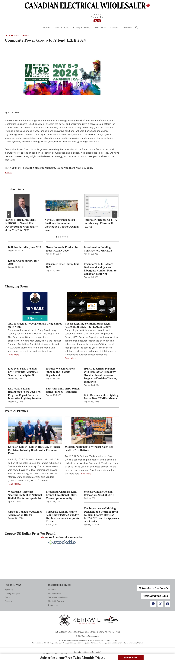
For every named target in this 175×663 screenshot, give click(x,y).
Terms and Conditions (58, 597)
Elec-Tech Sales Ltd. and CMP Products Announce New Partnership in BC (23, 372)
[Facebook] (153, 604)
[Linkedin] (167, 604)
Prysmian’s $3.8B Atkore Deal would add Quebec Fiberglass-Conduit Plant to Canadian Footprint (100, 268)
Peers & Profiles (16, 410)
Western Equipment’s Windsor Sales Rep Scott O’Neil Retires (89, 448)
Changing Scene (81, 27)
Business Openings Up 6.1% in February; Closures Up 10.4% (100, 223)
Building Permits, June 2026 (24, 247)
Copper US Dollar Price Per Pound (30, 533)
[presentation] (22, 205)
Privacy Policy (54, 593)
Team (7, 597)
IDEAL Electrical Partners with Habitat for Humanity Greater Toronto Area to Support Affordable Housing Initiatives (100, 375)
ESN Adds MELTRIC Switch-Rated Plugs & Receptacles (63, 390)
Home (46, 27)
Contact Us (53, 605)
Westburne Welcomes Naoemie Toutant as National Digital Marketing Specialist (25, 495)
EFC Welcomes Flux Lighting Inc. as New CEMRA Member (101, 396)
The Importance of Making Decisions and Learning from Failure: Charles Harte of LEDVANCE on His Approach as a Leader (101, 515)
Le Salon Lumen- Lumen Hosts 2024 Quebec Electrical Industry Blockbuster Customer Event (34, 450)
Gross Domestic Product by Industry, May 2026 (62, 249)
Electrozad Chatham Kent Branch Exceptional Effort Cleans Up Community (61, 495)
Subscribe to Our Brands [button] (153, 588)
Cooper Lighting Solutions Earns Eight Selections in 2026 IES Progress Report (88, 325)
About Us (9, 589)
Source (8, 172)
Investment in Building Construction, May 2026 (98, 249)
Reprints (52, 589)
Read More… (14, 354)
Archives (127, 27)
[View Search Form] (136, 27)
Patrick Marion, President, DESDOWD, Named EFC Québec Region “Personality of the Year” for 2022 (21, 225)
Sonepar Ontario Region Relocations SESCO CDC (98, 493)
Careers (8, 601)
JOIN (97, 20)
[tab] (56, 237)
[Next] (114, 214)
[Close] (172, 656)
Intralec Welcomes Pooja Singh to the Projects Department (60, 372)
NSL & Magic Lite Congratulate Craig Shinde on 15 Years (35, 325)
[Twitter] (160, 604)
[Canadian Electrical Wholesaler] (22, 27)
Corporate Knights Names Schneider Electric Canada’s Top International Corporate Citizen (62, 516)
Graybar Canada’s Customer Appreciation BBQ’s (25, 513)
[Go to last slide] (9, 214)
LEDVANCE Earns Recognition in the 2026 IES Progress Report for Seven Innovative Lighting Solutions (25, 393)
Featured (25, 35)
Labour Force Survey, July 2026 (23, 262)
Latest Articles (61, 27)
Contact (114, 27)
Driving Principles (12, 593)
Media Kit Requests (56, 601)
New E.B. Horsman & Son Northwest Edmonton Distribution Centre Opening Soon (62, 225)
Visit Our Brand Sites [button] (155, 595)
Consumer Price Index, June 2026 (62, 265)
